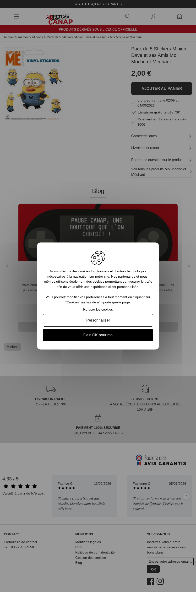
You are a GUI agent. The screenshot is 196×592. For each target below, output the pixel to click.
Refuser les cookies (98, 309)
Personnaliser (98, 320)
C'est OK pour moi (98, 335)
